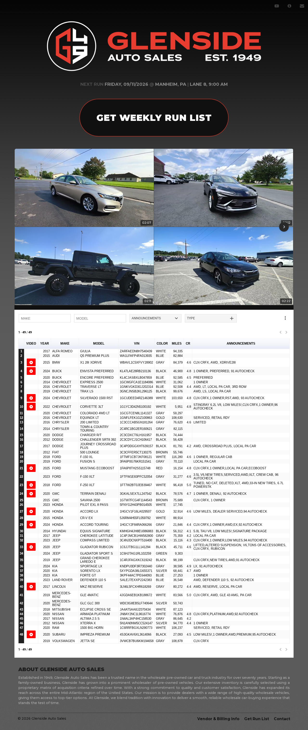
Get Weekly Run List (154, 117)
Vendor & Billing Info (218, 719)
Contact (282, 719)
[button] (24, 227)
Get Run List (256, 719)
